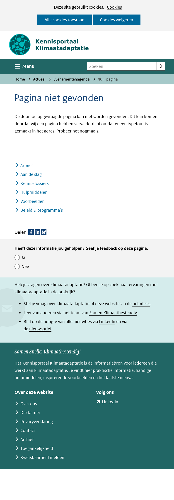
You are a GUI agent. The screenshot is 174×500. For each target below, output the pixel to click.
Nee (25, 266)
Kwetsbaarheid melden (42, 457)
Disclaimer (30, 412)
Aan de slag (31, 174)
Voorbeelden (32, 201)
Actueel (26, 165)
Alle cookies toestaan (65, 19)
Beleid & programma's (41, 210)
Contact (27, 430)
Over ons (28, 403)
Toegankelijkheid (36, 448)
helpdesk (141, 303)
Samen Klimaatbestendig (113, 312)
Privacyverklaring (36, 421)
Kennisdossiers (34, 183)
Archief (27, 439)
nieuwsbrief (40, 328)
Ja (23, 257)
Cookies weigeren (116, 19)
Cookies (114, 7)
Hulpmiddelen (34, 192)
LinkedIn (107, 321)
